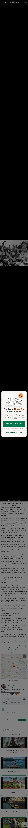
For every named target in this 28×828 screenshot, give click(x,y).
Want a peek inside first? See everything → (14, 433)
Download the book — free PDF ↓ (14, 424)
